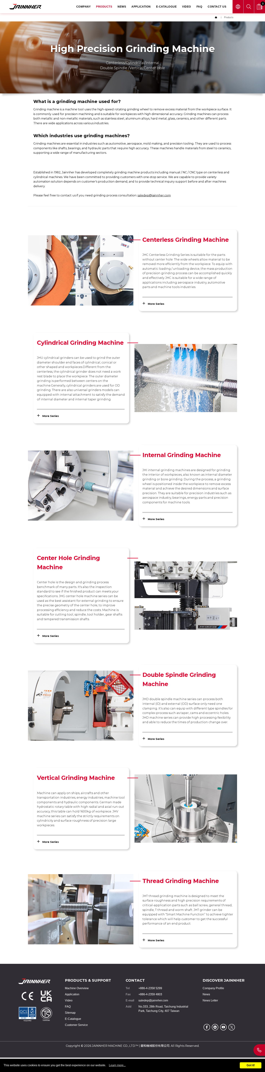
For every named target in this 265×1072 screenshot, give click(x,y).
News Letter (210, 1000)
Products (104, 6)
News (122, 6)
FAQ (199, 6)
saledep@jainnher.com (153, 1000)
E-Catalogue (166, 6)
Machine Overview (77, 988)
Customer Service (76, 1024)
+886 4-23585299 (259, 1050)
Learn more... (117, 1065)
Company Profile (213, 988)
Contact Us (217, 6)
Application (141, 6)
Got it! (251, 1065)
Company (83, 6)
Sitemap (70, 1012)
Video (186, 6)
